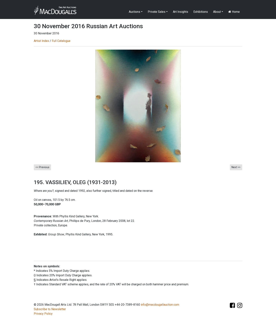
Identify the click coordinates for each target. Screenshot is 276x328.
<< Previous (42, 167)
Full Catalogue (61, 41)
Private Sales (156, 12)
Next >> (236, 167)
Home (235, 12)
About (217, 12)
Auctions (134, 12)
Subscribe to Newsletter (50, 309)
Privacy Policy (43, 313)
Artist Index (41, 41)
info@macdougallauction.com (160, 304)
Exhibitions (200, 12)
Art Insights (180, 12)
